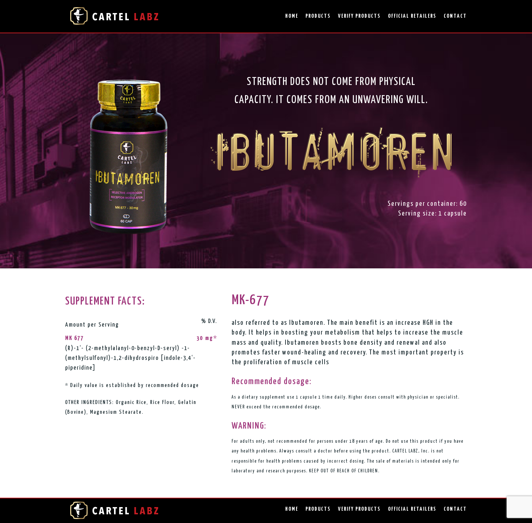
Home (291, 16)
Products (318, 16)
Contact (455, 16)
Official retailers (412, 16)
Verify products (359, 16)
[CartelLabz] (114, 16)
